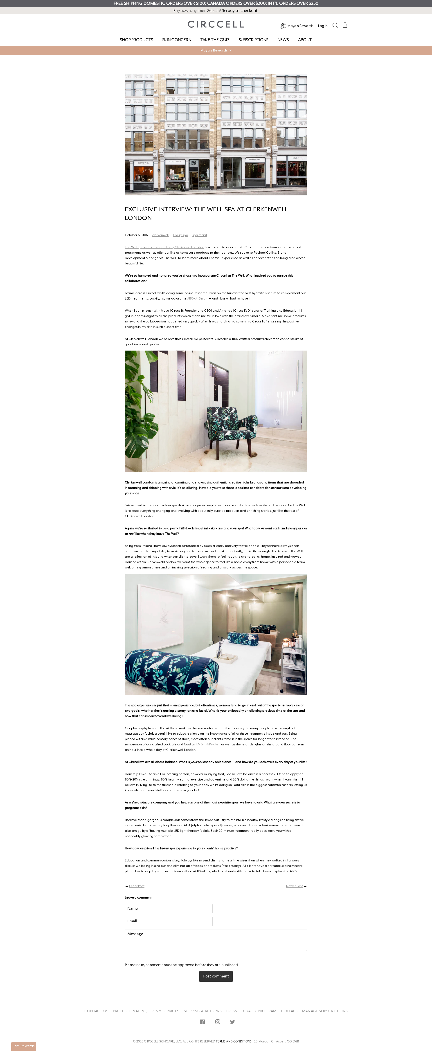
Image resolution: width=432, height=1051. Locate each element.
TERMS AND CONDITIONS (234, 1041)
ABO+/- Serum (197, 298)
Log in (323, 26)
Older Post (136, 886)
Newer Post (294, 886)
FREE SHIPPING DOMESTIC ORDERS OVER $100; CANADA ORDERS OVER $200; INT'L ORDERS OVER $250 (216, 3)
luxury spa (180, 235)
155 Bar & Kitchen (208, 744)
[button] (216, 50)
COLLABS (289, 1011)
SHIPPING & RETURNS (203, 1011)
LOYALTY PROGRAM (258, 1011)
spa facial (199, 235)
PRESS (231, 1011)
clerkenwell (160, 235)
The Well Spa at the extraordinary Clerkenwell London (164, 247)
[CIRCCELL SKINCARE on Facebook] (202, 1022)
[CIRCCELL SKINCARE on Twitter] (232, 1022)
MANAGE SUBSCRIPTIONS (325, 1011)
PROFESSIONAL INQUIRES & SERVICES (146, 1011)
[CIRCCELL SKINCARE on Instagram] (217, 1022)
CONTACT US (96, 1011)
